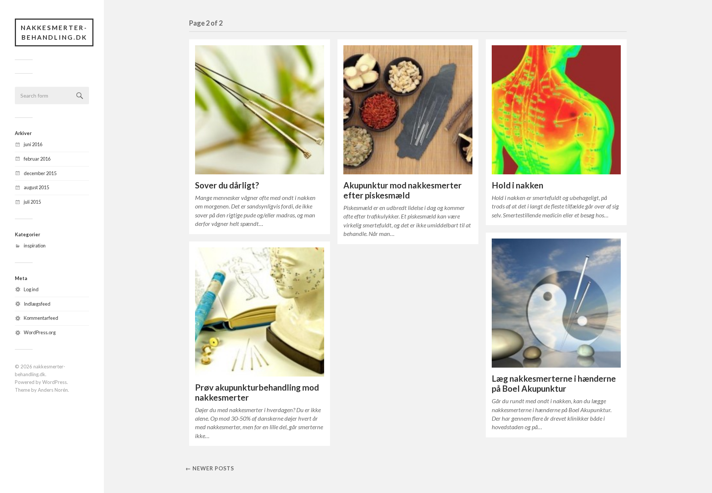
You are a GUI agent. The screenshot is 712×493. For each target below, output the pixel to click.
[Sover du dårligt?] (259, 109)
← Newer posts (209, 468)
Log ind (31, 289)
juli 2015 (32, 202)
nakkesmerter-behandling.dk (54, 32)
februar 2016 (37, 159)
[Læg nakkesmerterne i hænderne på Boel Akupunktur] (556, 303)
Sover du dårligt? (227, 185)
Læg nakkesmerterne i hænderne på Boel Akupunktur (554, 384)
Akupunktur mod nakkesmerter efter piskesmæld (402, 190)
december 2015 (40, 173)
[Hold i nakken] (556, 109)
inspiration (35, 246)
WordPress (54, 382)
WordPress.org (40, 332)
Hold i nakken (517, 185)
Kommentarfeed (41, 318)
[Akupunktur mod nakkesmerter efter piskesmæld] (407, 109)
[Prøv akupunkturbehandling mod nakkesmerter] (259, 312)
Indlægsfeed (37, 304)
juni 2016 (33, 144)
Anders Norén (53, 390)
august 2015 (36, 187)
